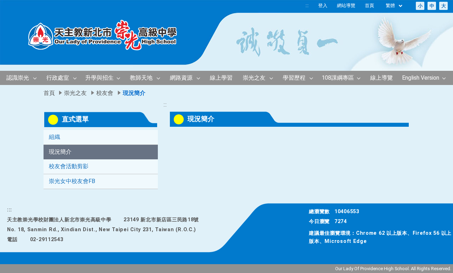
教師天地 (141, 77)
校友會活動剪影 (68, 166)
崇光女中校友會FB (72, 181)
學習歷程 (294, 77)
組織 (54, 136)
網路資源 (181, 77)
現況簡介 (60, 151)
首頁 (369, 5)
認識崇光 (17, 77)
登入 (322, 5)
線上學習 (221, 77)
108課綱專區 (338, 77)
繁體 (391, 5)
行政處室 (57, 77)
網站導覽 (346, 5)
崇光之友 (254, 77)
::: (307, 5)
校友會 (104, 93)
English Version (420, 77)
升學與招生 (99, 77)
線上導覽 (381, 77)
